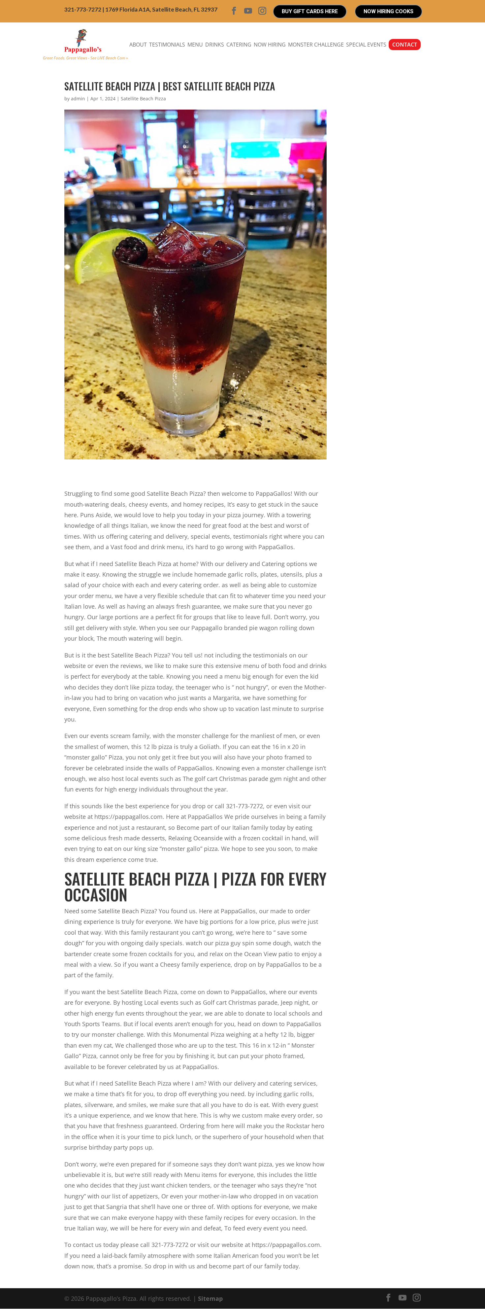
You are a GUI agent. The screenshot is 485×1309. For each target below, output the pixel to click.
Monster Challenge (316, 44)
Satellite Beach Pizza (143, 98)
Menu (195, 44)
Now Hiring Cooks (388, 11)
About (138, 44)
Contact (404, 44)
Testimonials (167, 44)
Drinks (214, 44)
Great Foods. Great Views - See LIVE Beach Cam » (85, 58)
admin (78, 98)
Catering (238, 44)
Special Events (366, 44)
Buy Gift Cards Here (310, 11)
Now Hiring (270, 44)
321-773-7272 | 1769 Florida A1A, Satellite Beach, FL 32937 (140, 9)
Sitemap (210, 1298)
